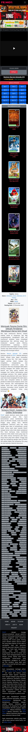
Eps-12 (22, 97)
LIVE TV (15, 624)
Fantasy (14, 298)
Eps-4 (5, 90)
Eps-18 (22, 104)
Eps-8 (13, 93)
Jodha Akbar (6, 710)
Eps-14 (14, 100)
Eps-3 (22, 86)
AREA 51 (7, 624)
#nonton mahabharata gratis (8, 597)
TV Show (19, 671)
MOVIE (13, 621)
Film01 (14, 355)
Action (14, 296)
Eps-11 (14, 97)
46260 (16, 301)
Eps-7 (5, 93)
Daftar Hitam (7, 722)
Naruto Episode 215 (14, 353)
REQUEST (14, 628)
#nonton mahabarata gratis (19, 595)
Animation (9, 296)
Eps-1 (5, 86)
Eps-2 (13, 86)
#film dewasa (5, 487)
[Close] (15, 10)
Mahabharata (6, 700)
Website (6, 666)
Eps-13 (5, 100)
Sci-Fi (24, 296)
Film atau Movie (11, 671)
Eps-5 (13, 90)
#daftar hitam (5, 464)
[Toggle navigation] (25, 2)
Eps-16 (5, 104)
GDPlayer (13, 72)
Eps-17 (14, 104)
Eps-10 (5, 97)
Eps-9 (22, 93)
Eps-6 (22, 90)
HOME (7, 621)
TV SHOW (20, 621)
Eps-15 (22, 100)
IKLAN (21, 624)
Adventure (19, 296)
